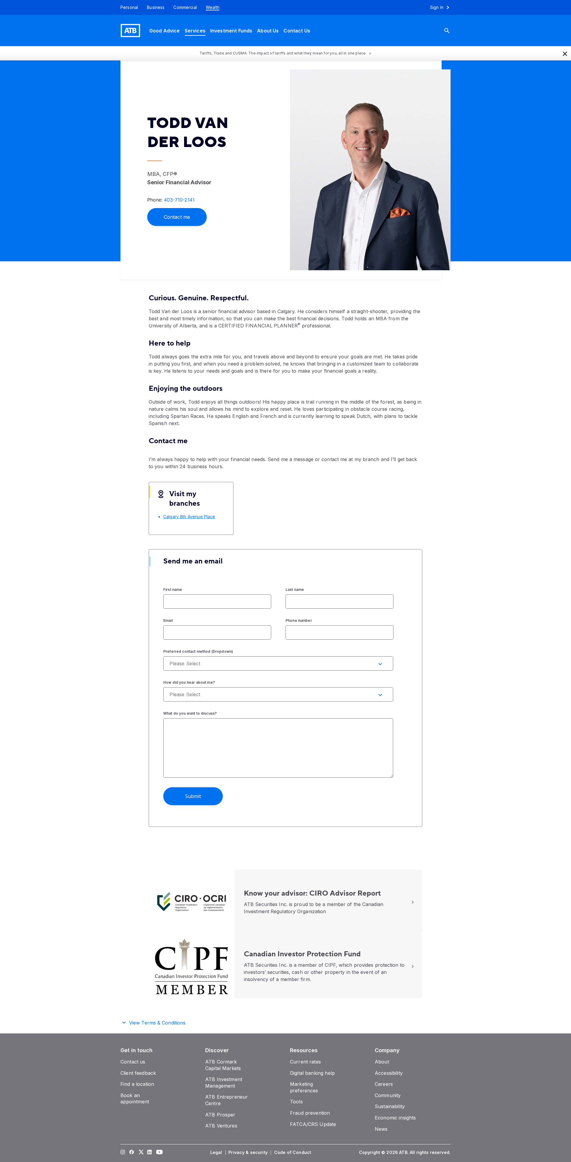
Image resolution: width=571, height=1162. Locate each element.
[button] (565, 53)
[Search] (451, 30)
